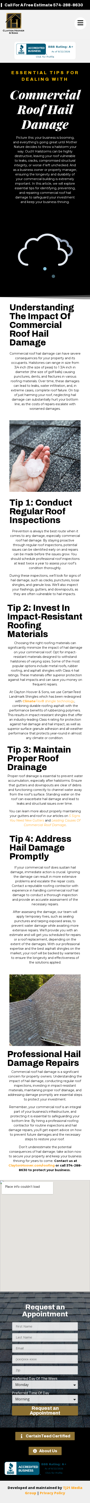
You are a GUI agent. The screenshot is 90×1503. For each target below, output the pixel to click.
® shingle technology (48, 701)
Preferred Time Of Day (30, 1393)
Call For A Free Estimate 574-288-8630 (44, 5)
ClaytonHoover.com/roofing (32, 1165)
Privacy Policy (52, 1493)
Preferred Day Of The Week (34, 1378)
